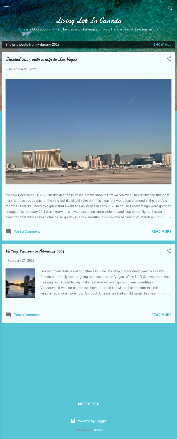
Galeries (98, 430)
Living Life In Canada (88, 20)
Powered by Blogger (91, 421)
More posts (88, 404)
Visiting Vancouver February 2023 (35, 251)
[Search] (170, 9)
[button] (168, 59)
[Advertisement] (88, 359)
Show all (162, 44)
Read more (161, 231)
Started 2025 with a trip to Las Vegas (41, 59)
